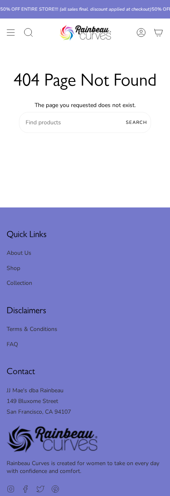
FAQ (12, 344)
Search (136, 122)
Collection (19, 283)
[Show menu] (11, 33)
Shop (13, 268)
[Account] (141, 33)
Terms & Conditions (32, 329)
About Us (19, 253)
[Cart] (158, 33)
